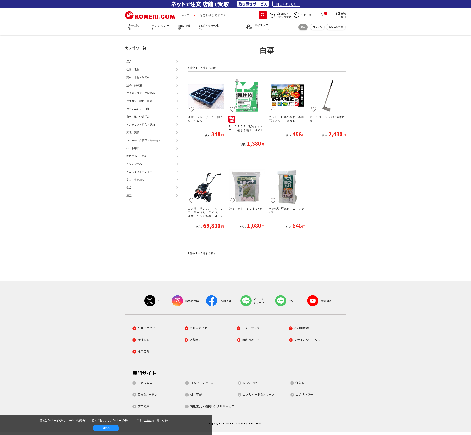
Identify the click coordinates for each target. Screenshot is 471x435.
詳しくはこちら (286, 3)
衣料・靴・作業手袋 (138, 116)
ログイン (317, 27)
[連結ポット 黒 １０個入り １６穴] (206, 95)
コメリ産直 (145, 382)
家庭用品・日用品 (136, 155)
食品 (129, 187)
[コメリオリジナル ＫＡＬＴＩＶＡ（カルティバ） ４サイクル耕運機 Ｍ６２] (206, 187)
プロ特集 (143, 406)
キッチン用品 (134, 163)
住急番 (299, 382)
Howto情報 (184, 27)
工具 (129, 61)
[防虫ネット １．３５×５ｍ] (246, 187)
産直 (129, 195)
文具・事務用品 (135, 179)
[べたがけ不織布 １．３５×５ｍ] (287, 187)
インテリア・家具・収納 (140, 124)
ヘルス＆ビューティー (139, 171)
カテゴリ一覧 (135, 27)
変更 (303, 27)
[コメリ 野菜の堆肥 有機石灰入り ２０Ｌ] (287, 95)
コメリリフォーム (202, 382)
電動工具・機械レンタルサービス (212, 406)
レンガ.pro (250, 382)
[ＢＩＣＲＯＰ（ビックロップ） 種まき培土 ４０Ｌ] (246, 95)
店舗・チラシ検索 (209, 27)
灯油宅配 (196, 394)
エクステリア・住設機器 (140, 92)
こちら (148, 420)
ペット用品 (132, 148)
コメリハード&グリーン (258, 394)
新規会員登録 (336, 27)
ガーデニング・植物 (138, 108)
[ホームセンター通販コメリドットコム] (150, 17)
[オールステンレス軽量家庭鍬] (328, 95)
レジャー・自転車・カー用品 (143, 140)
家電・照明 (132, 132)
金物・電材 (132, 69)
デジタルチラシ (160, 27)
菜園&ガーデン (147, 394)
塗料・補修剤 (134, 85)
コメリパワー (304, 394)
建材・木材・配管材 (138, 77)
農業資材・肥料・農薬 (139, 100)
